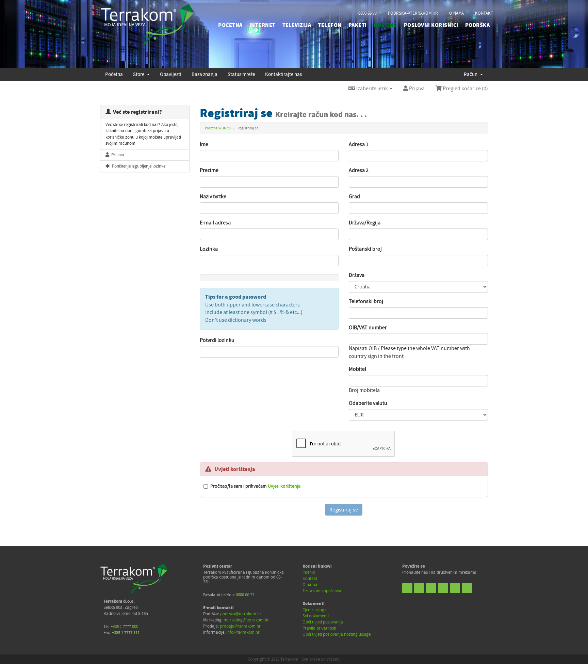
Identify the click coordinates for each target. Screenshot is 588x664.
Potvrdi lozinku (217, 340)
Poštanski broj (365, 249)
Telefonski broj (366, 301)
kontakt (484, 13)
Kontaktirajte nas (283, 74)
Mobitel (357, 369)
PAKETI (357, 25)
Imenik (309, 572)
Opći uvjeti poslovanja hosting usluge (337, 634)
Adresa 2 (359, 170)
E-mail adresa (215, 222)
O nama (310, 584)
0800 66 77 (367, 13)
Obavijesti (170, 74)
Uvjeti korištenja (284, 486)
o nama (456, 13)
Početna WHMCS (218, 128)
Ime (204, 144)
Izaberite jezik (372, 88)
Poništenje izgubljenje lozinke (137, 166)
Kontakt (310, 578)
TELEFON (329, 25)
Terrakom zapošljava (322, 591)
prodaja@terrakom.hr (240, 626)
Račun (471, 74)
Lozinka (209, 249)
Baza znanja (204, 74)
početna (230, 25)
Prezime (209, 170)
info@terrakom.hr (243, 632)
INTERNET (262, 25)
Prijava (416, 88)
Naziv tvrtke (213, 196)
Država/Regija (364, 222)
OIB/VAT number (368, 327)
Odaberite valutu (368, 403)
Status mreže (241, 74)
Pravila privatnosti (319, 628)
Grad (354, 196)
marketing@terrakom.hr (246, 620)
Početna (114, 74)
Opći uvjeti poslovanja (323, 622)
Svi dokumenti (316, 616)
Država (356, 275)
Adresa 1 (359, 144)
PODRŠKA (477, 25)
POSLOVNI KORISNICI (431, 25)
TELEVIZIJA (296, 25)
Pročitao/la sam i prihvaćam (255, 486)
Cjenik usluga (315, 610)
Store (139, 74)
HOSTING (385, 25)
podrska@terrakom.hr (413, 13)
